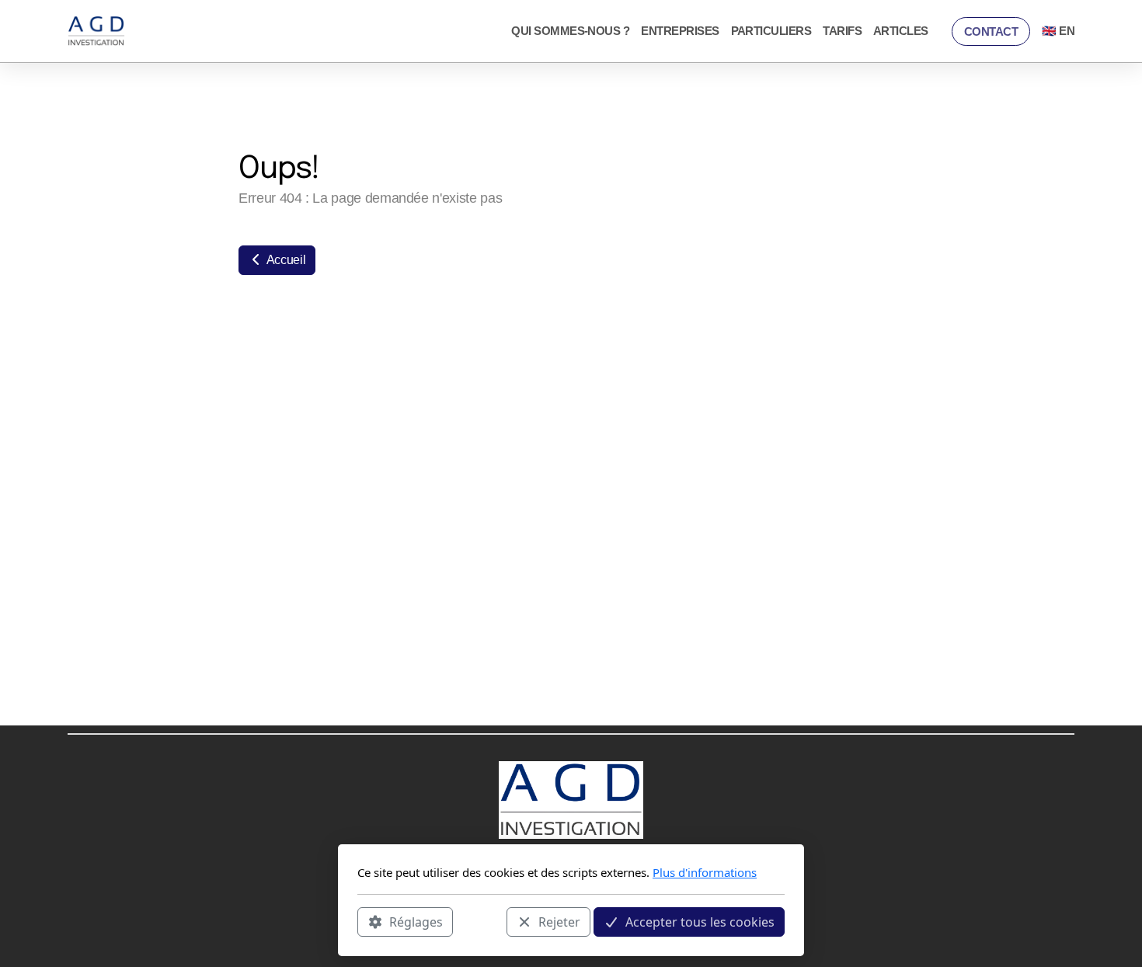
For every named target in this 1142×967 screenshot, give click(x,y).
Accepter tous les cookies (700, 921)
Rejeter (559, 921)
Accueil (284, 259)
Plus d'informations (705, 872)
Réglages (416, 921)
